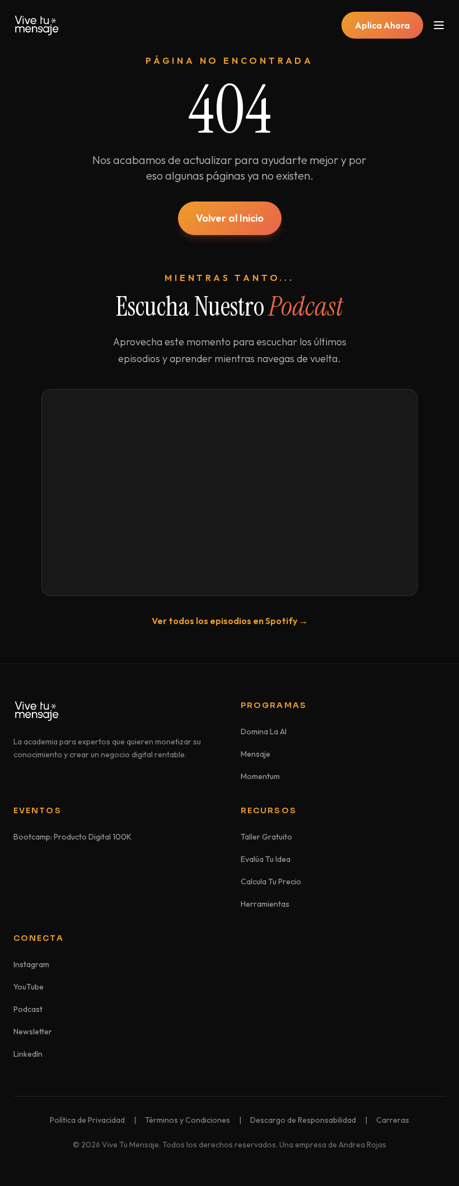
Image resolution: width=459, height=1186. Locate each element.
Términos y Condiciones (187, 1120)
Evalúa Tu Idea (266, 859)
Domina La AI (264, 731)
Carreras (392, 1120)
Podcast (28, 1009)
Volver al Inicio (230, 218)
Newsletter (32, 1031)
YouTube (28, 987)
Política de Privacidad (87, 1120)
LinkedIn (28, 1054)
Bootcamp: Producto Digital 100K (72, 837)
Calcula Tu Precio (271, 881)
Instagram (31, 964)
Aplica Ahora (382, 25)
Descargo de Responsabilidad (303, 1120)
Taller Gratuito (266, 837)
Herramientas (265, 904)
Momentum (260, 776)
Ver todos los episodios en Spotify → (230, 620)
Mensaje (255, 754)
